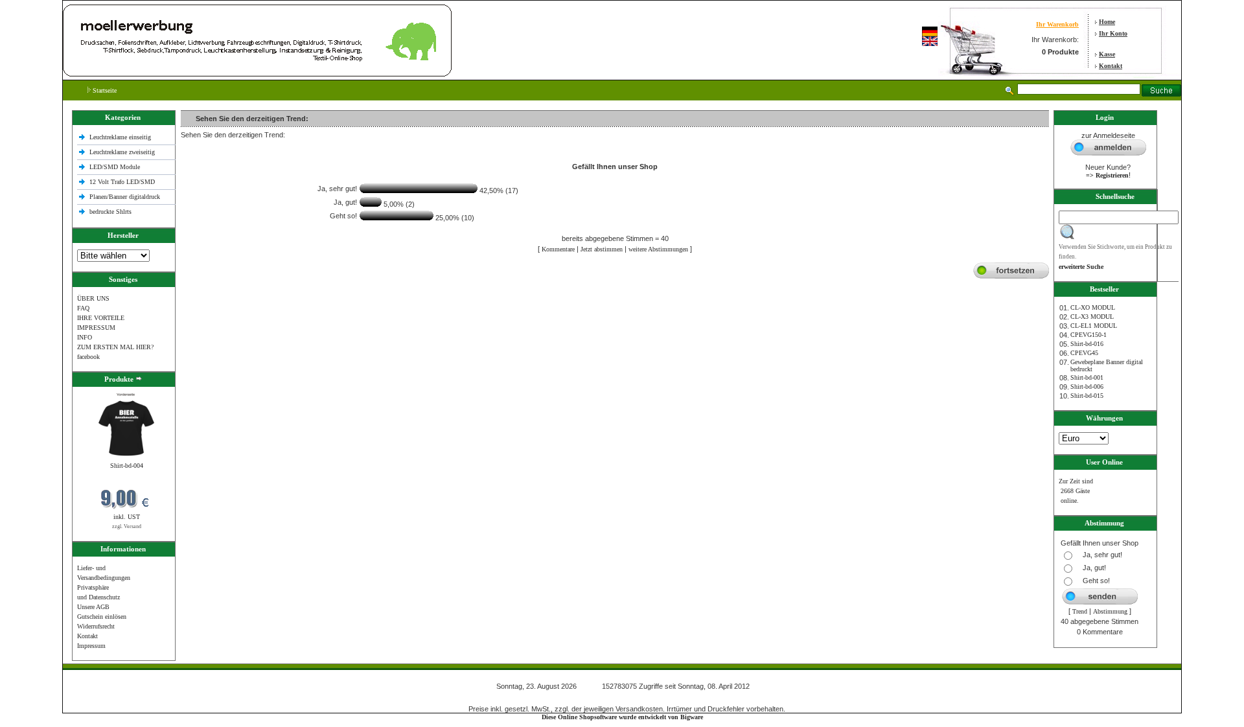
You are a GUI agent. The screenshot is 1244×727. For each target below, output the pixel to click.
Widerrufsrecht (96, 626)
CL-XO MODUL (1092, 307)
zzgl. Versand (126, 526)
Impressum (91, 645)
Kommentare (558, 249)
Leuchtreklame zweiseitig (123, 152)
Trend (1079, 611)
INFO (84, 337)
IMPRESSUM (96, 327)
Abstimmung (1110, 611)
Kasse (1107, 54)
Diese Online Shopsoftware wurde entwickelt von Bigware (622, 717)
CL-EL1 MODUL (1093, 325)
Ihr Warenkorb (1057, 24)
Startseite (104, 90)
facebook (88, 356)
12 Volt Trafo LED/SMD (122, 181)
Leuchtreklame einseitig (121, 137)
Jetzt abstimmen (602, 249)
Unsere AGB (93, 606)
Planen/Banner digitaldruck (124, 196)
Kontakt (1110, 65)
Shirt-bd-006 (1086, 386)
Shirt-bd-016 (1086, 343)
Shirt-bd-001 (1086, 377)
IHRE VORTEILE (100, 317)
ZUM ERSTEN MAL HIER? (115, 347)
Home (1107, 21)
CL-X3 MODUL (1092, 316)
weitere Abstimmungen (658, 249)
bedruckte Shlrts (110, 211)
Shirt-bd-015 (1086, 395)
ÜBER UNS (93, 298)
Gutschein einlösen (101, 616)
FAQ (83, 308)
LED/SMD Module (114, 166)
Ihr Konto (1113, 33)
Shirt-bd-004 (126, 465)
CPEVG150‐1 (1088, 334)
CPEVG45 (1084, 352)
